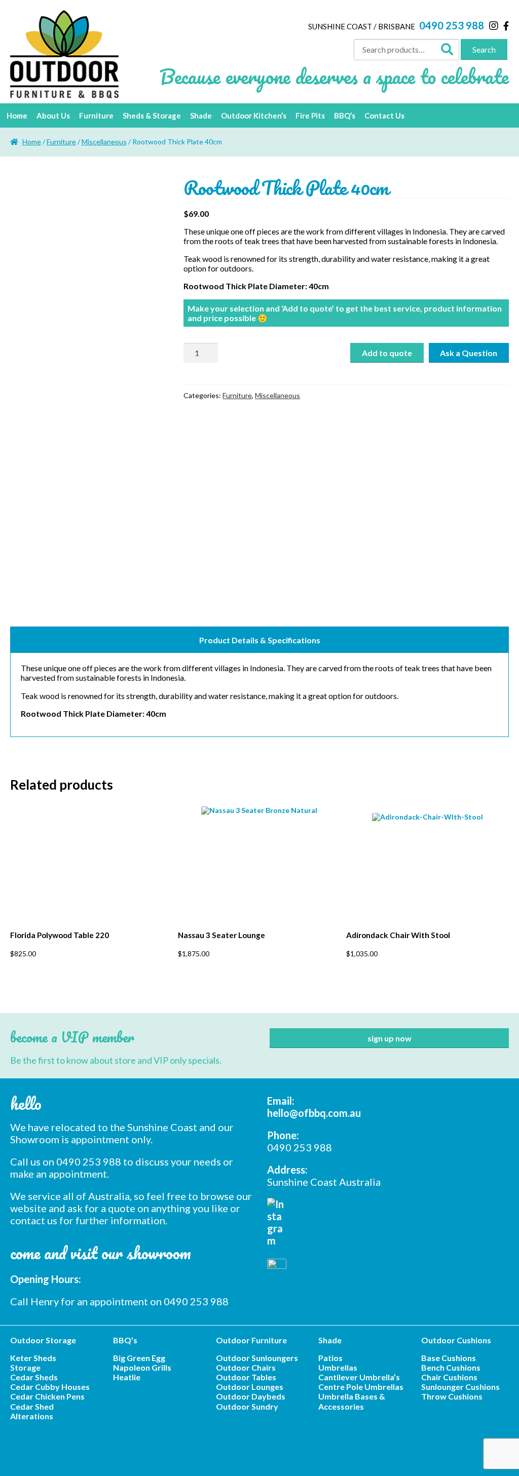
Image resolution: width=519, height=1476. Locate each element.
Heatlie (126, 1377)
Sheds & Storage (152, 115)
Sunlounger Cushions (460, 1386)
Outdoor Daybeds (250, 1396)
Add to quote (387, 353)
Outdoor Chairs (246, 1367)
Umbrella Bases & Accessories (351, 1401)
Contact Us (384, 115)
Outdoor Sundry (247, 1406)
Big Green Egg (139, 1358)
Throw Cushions (452, 1396)
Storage (25, 1367)
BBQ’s (344, 115)
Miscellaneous (104, 141)
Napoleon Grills (142, 1367)
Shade (201, 115)
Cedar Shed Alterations (32, 1411)
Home (17, 115)
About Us (53, 115)
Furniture (96, 115)
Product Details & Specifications (259, 640)
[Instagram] (493, 25)
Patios (330, 1358)
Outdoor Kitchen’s (253, 115)
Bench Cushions (450, 1367)
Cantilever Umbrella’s (359, 1377)
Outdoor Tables (246, 1377)
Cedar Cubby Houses (50, 1386)
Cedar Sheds (34, 1377)
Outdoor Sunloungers (257, 1358)
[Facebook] (506, 25)
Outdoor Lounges (249, 1386)
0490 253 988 (451, 25)
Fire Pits (310, 115)
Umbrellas (337, 1367)
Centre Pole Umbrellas (360, 1386)
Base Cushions (448, 1358)
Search (484, 49)
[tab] (259, 640)
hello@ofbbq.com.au (314, 1113)
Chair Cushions (449, 1377)
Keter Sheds (33, 1358)
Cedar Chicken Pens (47, 1396)
